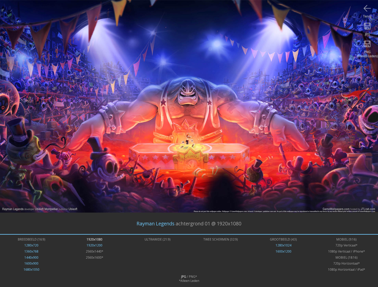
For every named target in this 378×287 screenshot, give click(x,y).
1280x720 (31, 245)
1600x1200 (283, 251)
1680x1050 (31, 270)
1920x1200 (94, 245)
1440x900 (31, 258)
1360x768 (31, 251)
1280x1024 (283, 245)
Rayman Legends (155, 223)
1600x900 (31, 263)
